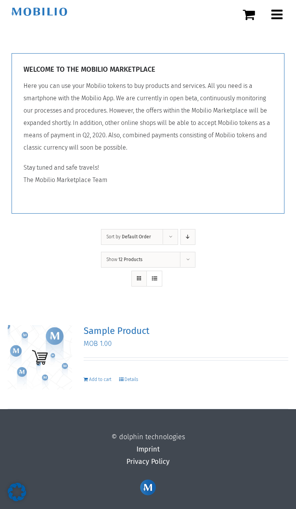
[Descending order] (187, 237)
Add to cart (100, 379)
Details (131, 379)
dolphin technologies (152, 437)
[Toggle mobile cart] (253, 14)
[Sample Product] (40, 357)
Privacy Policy (148, 461)
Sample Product (117, 330)
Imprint (148, 449)
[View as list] (154, 278)
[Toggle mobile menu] (277, 14)
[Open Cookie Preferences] (17, 499)
